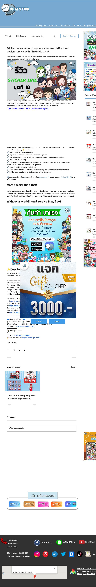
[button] (39, 321)
